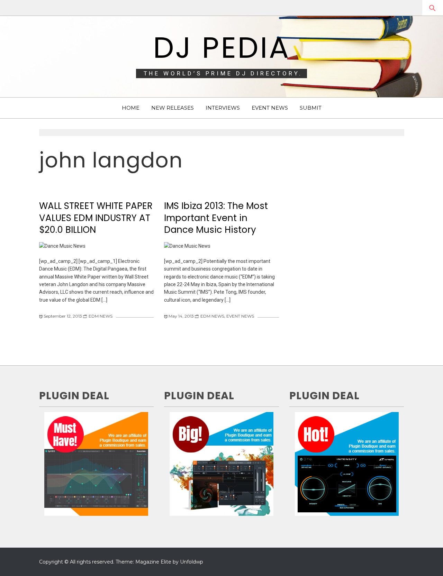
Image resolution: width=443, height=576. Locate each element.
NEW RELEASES (172, 107)
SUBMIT (311, 107)
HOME (130, 107)
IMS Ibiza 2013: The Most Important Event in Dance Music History (216, 218)
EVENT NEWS (270, 107)
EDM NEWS (100, 316)
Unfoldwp (191, 562)
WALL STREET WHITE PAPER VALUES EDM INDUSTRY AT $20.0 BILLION (96, 218)
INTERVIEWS (223, 107)
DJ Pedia (221, 47)
